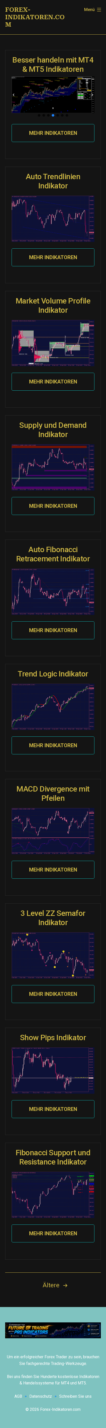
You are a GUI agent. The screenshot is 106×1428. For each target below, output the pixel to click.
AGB (18, 1396)
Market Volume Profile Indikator (53, 305)
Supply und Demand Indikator (52, 430)
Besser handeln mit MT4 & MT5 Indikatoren (52, 64)
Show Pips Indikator (53, 1037)
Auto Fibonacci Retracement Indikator (53, 554)
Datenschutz (40, 1396)
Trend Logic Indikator (53, 673)
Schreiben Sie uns (75, 1396)
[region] (53, 97)
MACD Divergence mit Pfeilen (52, 793)
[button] (14, 95)
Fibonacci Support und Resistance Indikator (53, 1157)
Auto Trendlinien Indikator (53, 181)
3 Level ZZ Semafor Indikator (53, 918)
